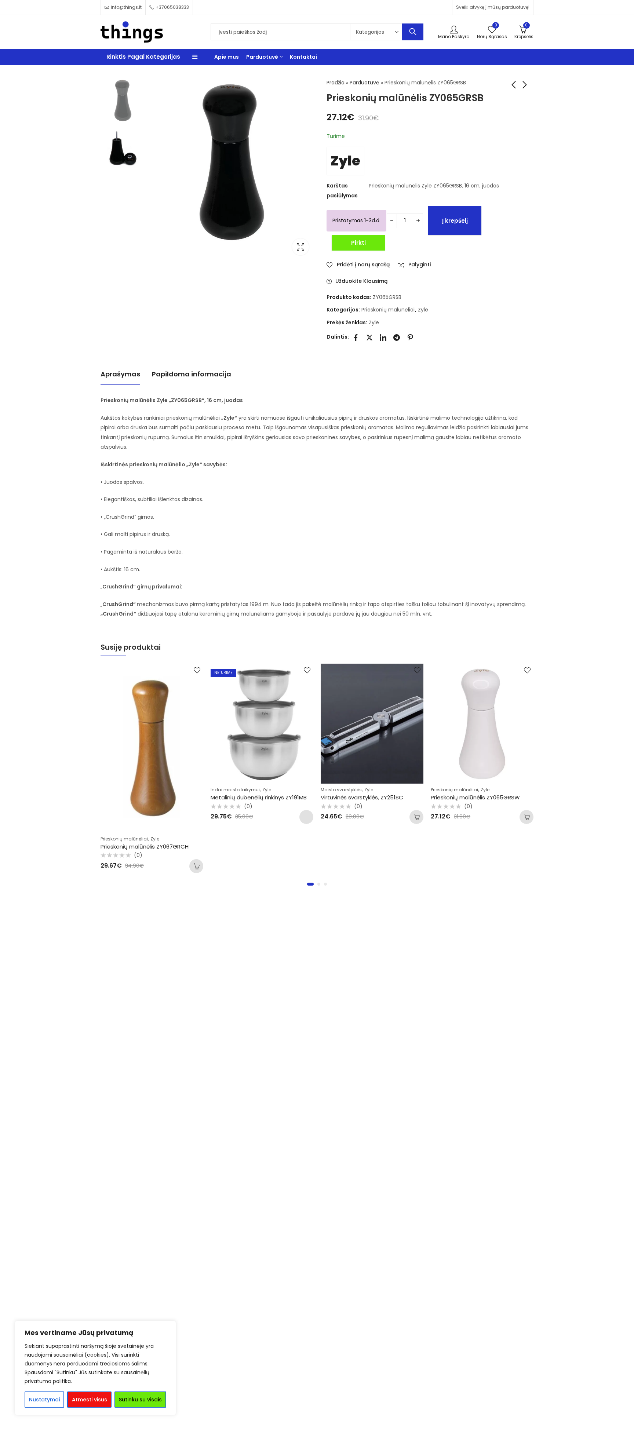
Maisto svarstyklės (341, 790)
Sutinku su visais (140, 1399)
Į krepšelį (455, 221)
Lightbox (300, 246)
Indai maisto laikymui (235, 790)
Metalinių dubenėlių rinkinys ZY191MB (259, 797)
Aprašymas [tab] (120, 374)
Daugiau (306, 817)
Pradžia (336, 82)
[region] (95, 1368)
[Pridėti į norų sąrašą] (197, 670)
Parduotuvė (364, 82)
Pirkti (358, 243)
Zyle (345, 161)
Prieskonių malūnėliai (388, 309)
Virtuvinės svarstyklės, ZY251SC (362, 797)
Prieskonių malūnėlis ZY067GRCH (145, 846)
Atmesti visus (89, 1399)
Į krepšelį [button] (196, 866)
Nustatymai (44, 1399)
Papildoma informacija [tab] (191, 374)
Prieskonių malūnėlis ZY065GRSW (475, 797)
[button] (310, 884)
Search (412, 31)
